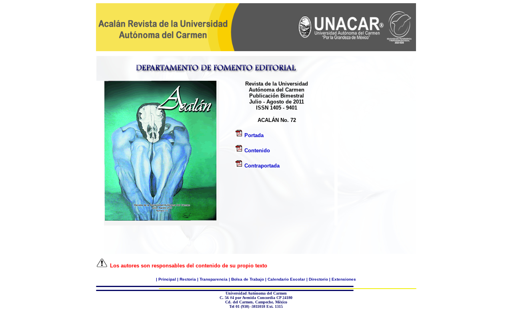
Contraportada (262, 166)
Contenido (257, 151)
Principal (167, 279)
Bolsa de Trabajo (247, 279)
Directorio (318, 279)
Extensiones (344, 279)
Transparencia (214, 279)
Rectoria (188, 279)
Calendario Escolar (286, 279)
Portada (253, 135)
